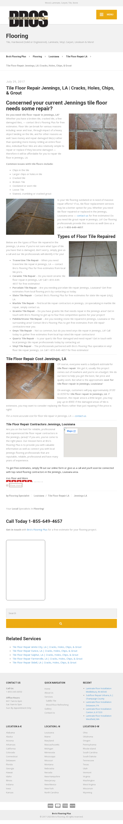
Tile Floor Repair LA (58, 495)
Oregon (86, 740)
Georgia (10, 768)
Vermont (87, 772)
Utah (85, 768)
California (11, 748)
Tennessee (88, 760)
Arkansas (10, 744)
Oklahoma (88, 736)
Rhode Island (89, 748)
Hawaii (9, 772)
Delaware (11, 760)
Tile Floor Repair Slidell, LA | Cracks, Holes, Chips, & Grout (44, 662)
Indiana (9, 784)
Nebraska (49, 768)
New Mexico (50, 784)
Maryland (49, 740)
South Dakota (89, 756)
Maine (48, 736)
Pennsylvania (89, 744)
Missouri (49, 760)
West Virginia (89, 784)
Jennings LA (80, 495)
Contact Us (50, 712)
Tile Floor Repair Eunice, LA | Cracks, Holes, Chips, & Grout (44, 650)
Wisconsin (88, 788)
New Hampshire (52, 776)
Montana (49, 764)
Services (49, 696)
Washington (89, 780)
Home (47, 688)
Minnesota (50, 752)
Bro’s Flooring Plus (37, 529)
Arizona (10, 740)
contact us (82, 215)
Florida (9, 764)
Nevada (48, 772)
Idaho (9, 776)
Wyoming (87, 792)
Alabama (10, 732)
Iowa (8, 788)
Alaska (9, 736)
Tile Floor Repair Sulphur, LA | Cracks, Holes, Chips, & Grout (45, 654)
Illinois (9, 780)
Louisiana (39, 495)
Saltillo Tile (51, 700)
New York (49, 788)
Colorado (10, 752)
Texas (86, 764)
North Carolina (52, 792)
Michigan (49, 748)
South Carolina (90, 752)
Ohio (85, 732)
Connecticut (11, 756)
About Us (49, 692)
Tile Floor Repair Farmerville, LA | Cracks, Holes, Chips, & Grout (47, 658)
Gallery (48, 708)
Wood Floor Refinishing (57, 704)
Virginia (86, 776)
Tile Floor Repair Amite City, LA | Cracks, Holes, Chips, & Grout (47, 647)
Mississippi (50, 756)
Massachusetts (52, 744)
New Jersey (50, 780)
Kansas (9, 792)
